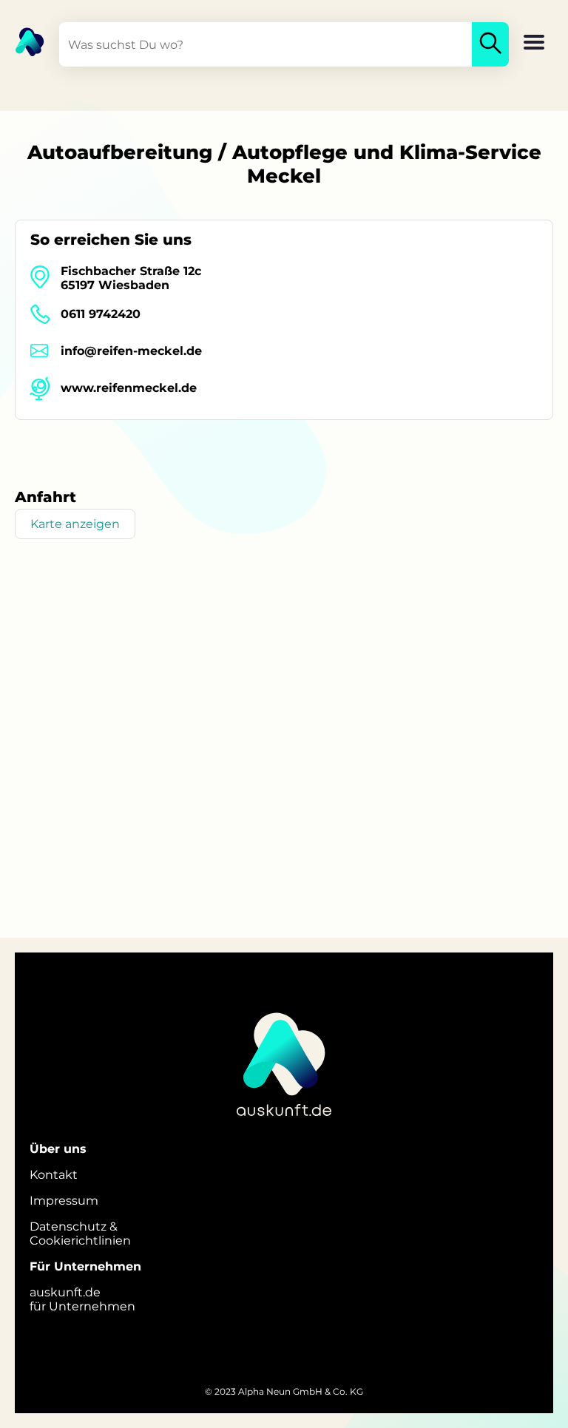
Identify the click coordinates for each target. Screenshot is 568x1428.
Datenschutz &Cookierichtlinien (80, 1233)
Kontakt (54, 1175)
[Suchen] (490, 44)
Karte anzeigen (75, 524)
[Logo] (22, 41)
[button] (534, 43)
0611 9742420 (101, 314)
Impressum (64, 1201)
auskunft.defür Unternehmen (82, 1299)
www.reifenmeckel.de (129, 388)
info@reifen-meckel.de (131, 351)
